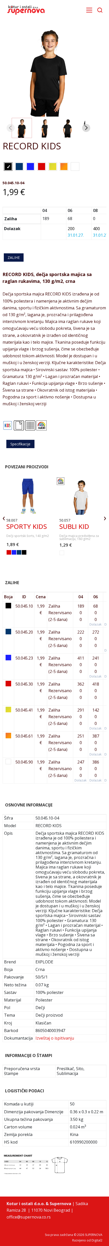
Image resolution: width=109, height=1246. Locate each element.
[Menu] (89, 10)
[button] (22, 128)
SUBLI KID (74, 526)
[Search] (99, 10)
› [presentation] (105, 517)
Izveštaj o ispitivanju (54, 1038)
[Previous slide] (11, 128)
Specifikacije (20, 444)
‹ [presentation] (4, 517)
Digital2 (97, 1240)
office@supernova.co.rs (29, 1217)
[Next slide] (86, 128)
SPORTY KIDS (26, 526)
